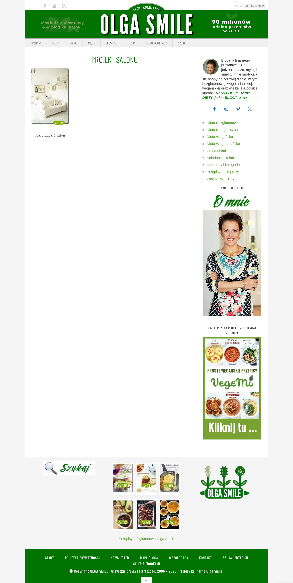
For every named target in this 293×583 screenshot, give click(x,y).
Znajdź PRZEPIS (220, 179)
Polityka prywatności (82, 557)
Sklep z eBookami (146, 563)
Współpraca (178, 557)
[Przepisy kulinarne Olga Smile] (146, 24)
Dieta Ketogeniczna (222, 130)
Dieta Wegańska (220, 137)
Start (49, 557)
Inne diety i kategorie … (225, 165)
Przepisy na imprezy (223, 172)
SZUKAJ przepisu (235, 557)
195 (61, 123)
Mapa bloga (149, 557)
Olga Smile (99, 571)
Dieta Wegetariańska (223, 144)
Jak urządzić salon (50, 135)
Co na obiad (216, 151)
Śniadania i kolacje (222, 158)
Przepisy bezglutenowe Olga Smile (146, 539)
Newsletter (120, 557)
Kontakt (205, 557)
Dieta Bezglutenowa (223, 123)
